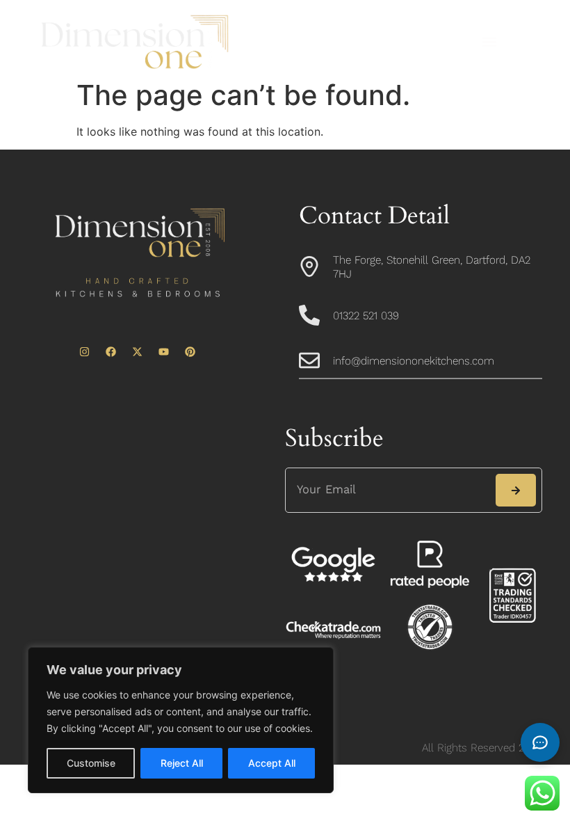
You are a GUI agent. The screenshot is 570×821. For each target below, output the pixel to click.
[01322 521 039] (309, 315)
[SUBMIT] (516, 490)
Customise (91, 763)
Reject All (182, 763)
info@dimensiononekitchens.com (413, 360)
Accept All (271, 763)
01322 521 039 (366, 315)
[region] (181, 720)
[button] (489, 42)
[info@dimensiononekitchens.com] (309, 360)
